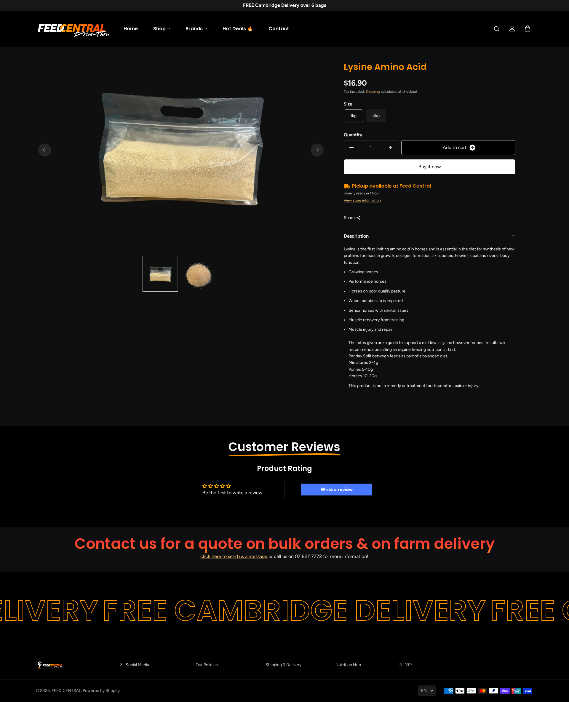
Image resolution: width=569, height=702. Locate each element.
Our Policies (207, 664)
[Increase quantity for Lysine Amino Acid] (390, 147)
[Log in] (512, 28)
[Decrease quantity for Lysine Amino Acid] (351, 147)
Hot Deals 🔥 (238, 28)
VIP (408, 664)
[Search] (496, 28)
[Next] (317, 149)
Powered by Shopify (101, 690)
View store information (362, 200)
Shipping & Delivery (283, 664)
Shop (159, 28)
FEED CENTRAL (66, 690)
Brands (194, 28)
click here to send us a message (233, 556)
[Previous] (44, 149)
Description (356, 236)
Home (131, 28)
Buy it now (429, 166)
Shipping (373, 91)
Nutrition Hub (348, 664)
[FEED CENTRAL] (73, 29)
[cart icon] (527, 28)
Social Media (137, 664)
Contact (278, 28)
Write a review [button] (337, 489)
